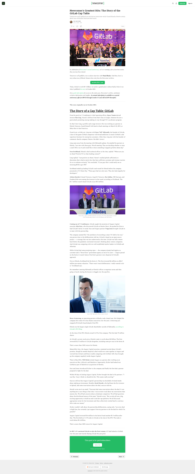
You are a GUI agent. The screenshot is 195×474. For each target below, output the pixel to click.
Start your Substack (93, 467)
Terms (101, 463)
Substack (90, 470)
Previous (75, 456)
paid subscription (78, 93)
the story (82, 89)
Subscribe (182, 3)
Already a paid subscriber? (97, 448)
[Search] (172, 3)
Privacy (97, 463)
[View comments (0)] (77, 26)
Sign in (190, 3)
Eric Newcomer (77, 21)
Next (120, 456)
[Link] (67, 111)
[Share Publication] (176, 3)
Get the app (105, 467)
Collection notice (108, 463)
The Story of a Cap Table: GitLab (92, 111)
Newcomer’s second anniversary (89, 70)
